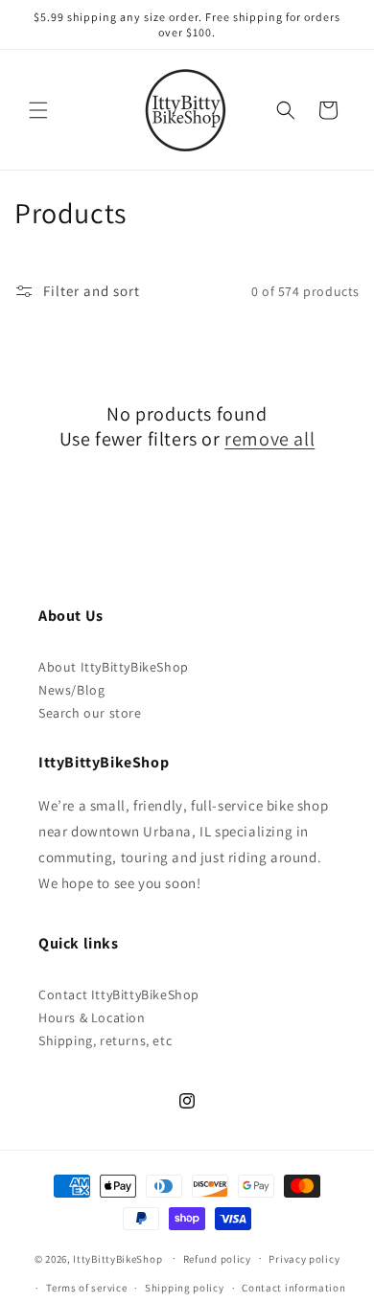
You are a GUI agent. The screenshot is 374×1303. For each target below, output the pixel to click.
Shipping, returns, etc (105, 1040)
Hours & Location (92, 1017)
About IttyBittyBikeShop (113, 666)
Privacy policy (304, 1259)
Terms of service (86, 1287)
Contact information (293, 1287)
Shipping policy (184, 1287)
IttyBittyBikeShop (117, 1258)
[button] (38, 110)
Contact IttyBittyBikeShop (118, 994)
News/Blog (71, 689)
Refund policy (217, 1259)
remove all (269, 438)
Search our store (90, 712)
